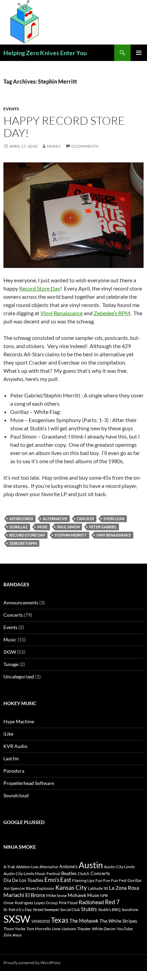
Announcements (20, 602)
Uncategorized (18, 676)
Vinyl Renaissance (61, 313)
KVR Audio (15, 746)
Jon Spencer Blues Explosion (28, 888)
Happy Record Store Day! (64, 126)
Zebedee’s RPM (112, 313)
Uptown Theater (76, 928)
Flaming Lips (83, 880)
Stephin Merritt (71, 535)
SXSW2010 (40, 921)
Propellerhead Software (28, 783)
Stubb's (89, 909)
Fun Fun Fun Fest (110, 880)
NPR (104, 895)
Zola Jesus (12, 934)
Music (9, 639)
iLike (8, 734)
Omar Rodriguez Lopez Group (30, 902)
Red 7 (112, 902)
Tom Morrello (38, 928)
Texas (59, 919)
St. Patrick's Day (17, 909)
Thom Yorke (14, 928)
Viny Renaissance (113, 535)
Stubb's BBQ (109, 909)
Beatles (69, 873)
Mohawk (77, 895)
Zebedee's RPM (23, 543)
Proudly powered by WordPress (32, 962)
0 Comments (84, 146)
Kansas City (71, 887)
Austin (91, 865)
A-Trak (9, 866)
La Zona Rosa (124, 888)
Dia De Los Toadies (23, 880)
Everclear (114, 518)
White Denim (104, 928)
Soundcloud (16, 795)
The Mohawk (83, 921)
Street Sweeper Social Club (56, 909)
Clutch (84, 873)
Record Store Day (39, 288)
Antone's (68, 866)
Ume (56, 928)
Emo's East (57, 879)
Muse (42, 527)
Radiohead (91, 902)
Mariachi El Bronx (24, 895)
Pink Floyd (68, 902)
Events (11, 108)
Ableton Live (27, 866)
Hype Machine (18, 721)
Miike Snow (56, 895)
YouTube (125, 928)
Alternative (55, 518)
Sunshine (130, 909)
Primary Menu (139, 53)
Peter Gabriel (103, 527)
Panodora (13, 771)
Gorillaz (18, 527)
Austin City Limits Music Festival (31, 873)
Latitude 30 (98, 888)
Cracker (85, 518)
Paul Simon (68, 527)
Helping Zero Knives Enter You (45, 53)
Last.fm (11, 758)
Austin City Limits (119, 866)
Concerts (13, 615)
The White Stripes (118, 921)
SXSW (9, 652)
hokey (54, 146)
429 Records (21, 518)
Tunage (10, 664)
